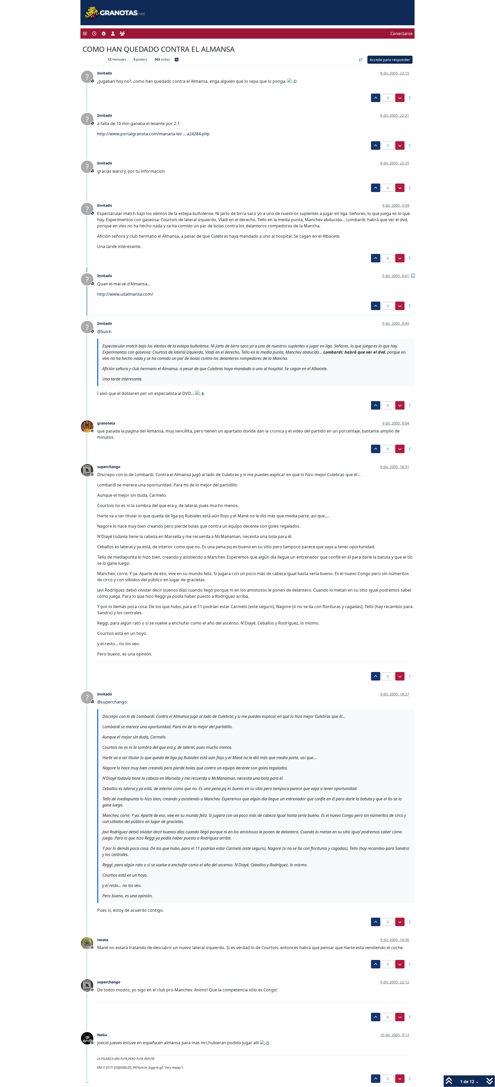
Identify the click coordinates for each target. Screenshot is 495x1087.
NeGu (102, 1034)
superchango (108, 466)
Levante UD (93, 59)
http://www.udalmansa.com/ (125, 294)
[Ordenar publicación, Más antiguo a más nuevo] (361, 60)
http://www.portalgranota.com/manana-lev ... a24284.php (153, 134)
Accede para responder (390, 59)
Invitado (104, 73)
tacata (102, 939)
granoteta (106, 423)
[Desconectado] (89, 426)
